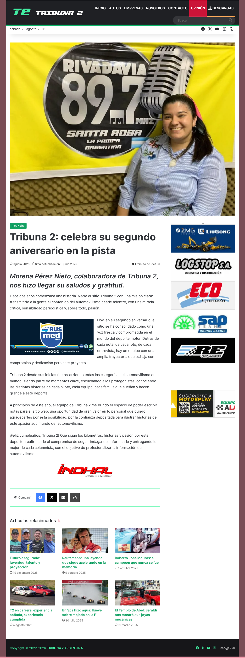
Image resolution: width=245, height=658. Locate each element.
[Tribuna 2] (47, 12)
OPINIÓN (198, 8)
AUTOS (115, 8)
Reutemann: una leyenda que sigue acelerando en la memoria (84, 562)
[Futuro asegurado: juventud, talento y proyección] (32, 540)
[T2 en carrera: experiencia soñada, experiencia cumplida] (32, 592)
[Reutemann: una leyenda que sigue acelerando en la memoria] (85, 540)
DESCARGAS (223, 8)
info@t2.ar (227, 648)
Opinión (18, 226)
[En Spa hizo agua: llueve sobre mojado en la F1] (85, 592)
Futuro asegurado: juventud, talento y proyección (25, 562)
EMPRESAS (133, 8)
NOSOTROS (155, 8)
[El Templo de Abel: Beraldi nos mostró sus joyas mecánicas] (137, 592)
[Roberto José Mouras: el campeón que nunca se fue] (137, 540)
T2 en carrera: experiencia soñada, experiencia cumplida (31, 614)
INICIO (100, 8)
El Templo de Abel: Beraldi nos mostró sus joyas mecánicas (136, 614)
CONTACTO (178, 8)
